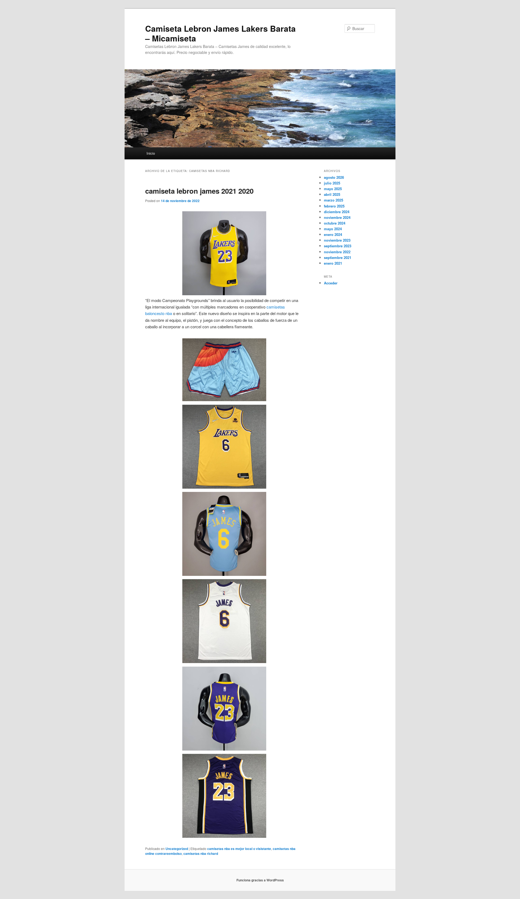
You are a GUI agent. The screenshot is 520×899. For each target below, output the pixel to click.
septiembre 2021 (337, 257)
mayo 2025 (333, 188)
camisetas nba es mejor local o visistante (239, 848)
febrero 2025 (334, 206)
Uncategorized (176, 848)
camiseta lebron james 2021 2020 (199, 191)
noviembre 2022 (337, 251)
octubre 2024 (334, 223)
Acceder (330, 282)
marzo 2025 (333, 200)
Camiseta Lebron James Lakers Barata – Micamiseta (220, 33)
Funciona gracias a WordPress (260, 880)
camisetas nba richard (200, 853)
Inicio (151, 153)
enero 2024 (333, 234)
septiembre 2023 (337, 245)
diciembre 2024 (336, 211)
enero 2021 (333, 263)
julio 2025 (332, 183)
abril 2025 (332, 194)
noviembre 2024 (337, 217)
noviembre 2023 (337, 240)
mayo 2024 (333, 228)
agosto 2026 (334, 177)
